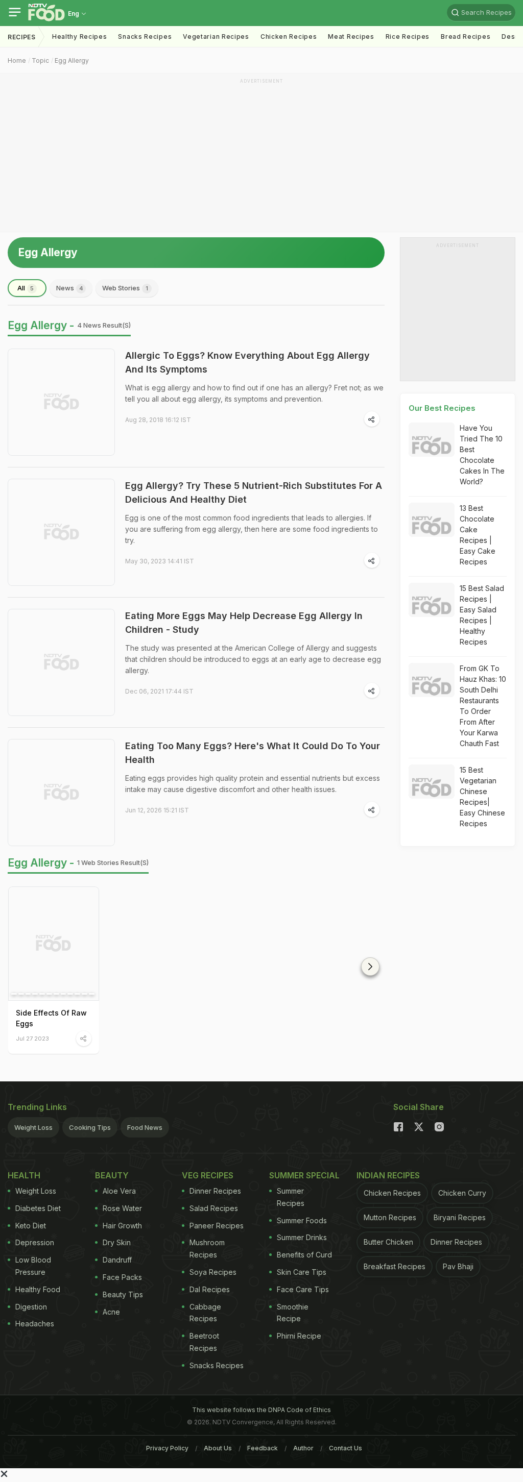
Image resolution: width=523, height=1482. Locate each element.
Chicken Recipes (288, 36)
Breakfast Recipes (394, 1266)
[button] (370, 966)
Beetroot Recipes (204, 1341)
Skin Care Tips (301, 1272)
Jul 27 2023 (32, 1038)
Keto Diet (30, 1225)
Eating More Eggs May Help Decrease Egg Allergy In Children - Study (244, 622)
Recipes (22, 37)
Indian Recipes (388, 1175)
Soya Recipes (212, 1272)
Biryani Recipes (460, 1217)
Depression (34, 1242)
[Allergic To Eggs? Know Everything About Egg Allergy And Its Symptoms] (61, 402)
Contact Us (345, 1448)
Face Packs (122, 1277)
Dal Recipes (209, 1289)
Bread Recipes (465, 36)
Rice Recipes (408, 36)
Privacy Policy (167, 1448)
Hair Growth (122, 1225)
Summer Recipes (290, 1197)
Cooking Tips (90, 1127)
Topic (40, 60)
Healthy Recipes (79, 36)
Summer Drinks (302, 1237)
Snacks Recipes (145, 36)
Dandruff (117, 1259)
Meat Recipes (351, 36)
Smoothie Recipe (292, 1312)
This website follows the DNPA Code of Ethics (261, 1410)
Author (303, 1448)
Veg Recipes (207, 1175)
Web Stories (125, 288)
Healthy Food (37, 1289)
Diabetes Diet (38, 1208)
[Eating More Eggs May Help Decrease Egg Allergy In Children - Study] (61, 662)
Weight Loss (33, 1127)
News (69, 288)
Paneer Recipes (216, 1225)
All (25, 288)
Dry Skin (117, 1242)
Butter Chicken (388, 1242)
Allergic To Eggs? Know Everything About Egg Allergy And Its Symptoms (247, 362)
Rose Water (122, 1208)
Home (17, 60)
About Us (218, 1448)
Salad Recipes (213, 1208)
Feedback (262, 1448)
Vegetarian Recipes (216, 36)
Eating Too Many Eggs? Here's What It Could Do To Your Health (252, 752)
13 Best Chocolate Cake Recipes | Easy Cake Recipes (477, 535)
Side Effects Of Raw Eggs (51, 1018)
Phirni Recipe (299, 1335)
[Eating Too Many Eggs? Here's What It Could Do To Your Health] (61, 792)
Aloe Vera (119, 1191)
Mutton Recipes (390, 1217)
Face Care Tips (303, 1289)
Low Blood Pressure (33, 1265)
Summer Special (304, 1175)
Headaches (34, 1323)
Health (24, 1175)
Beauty (112, 1175)
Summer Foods (302, 1220)
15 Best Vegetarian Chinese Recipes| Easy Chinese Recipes (482, 796)
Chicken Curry (462, 1193)
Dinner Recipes (215, 1191)
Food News (144, 1127)
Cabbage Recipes (205, 1312)
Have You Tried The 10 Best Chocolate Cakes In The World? (482, 455)
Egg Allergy (72, 60)
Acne (111, 1311)
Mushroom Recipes (207, 1248)
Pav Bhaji (458, 1266)
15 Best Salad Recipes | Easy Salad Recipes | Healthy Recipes (482, 615)
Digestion (31, 1306)
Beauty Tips (123, 1294)
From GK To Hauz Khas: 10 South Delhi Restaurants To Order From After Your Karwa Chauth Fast (483, 706)
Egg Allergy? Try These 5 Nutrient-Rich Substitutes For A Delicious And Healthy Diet (253, 492)
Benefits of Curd (304, 1254)
